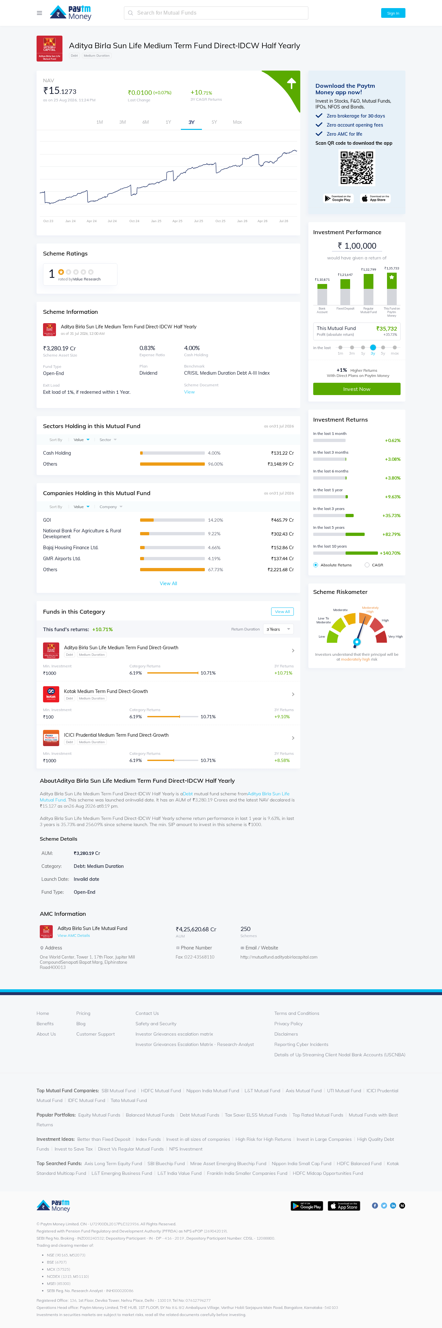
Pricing (83, 1013)
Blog (80, 1024)
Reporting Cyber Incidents (301, 1044)
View (189, 392)
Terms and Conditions (296, 1013)
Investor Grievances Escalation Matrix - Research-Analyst (195, 1044)
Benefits (45, 1024)
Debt (188, 794)
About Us (46, 1034)
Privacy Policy (288, 1024)
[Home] (67, 13)
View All (282, 611)
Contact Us (147, 1013)
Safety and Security (156, 1024)
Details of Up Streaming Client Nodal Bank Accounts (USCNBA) (339, 1055)
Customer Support (95, 1034)
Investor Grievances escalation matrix (174, 1034)
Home (43, 1013)
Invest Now (356, 389)
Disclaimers (286, 1034)
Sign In (393, 13)
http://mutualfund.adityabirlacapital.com (266, 956)
